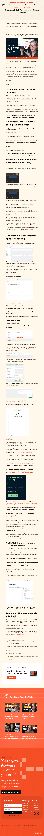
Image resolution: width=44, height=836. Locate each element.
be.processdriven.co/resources (20, 472)
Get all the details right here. (12, 650)
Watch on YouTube (30, 15)
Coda (21, 452)
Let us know (8, 825)
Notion (28, 452)
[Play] (22, 47)
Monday (24, 452)
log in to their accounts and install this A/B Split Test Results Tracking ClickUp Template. (22, 503)
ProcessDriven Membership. (18, 634)
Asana (18, 452)
